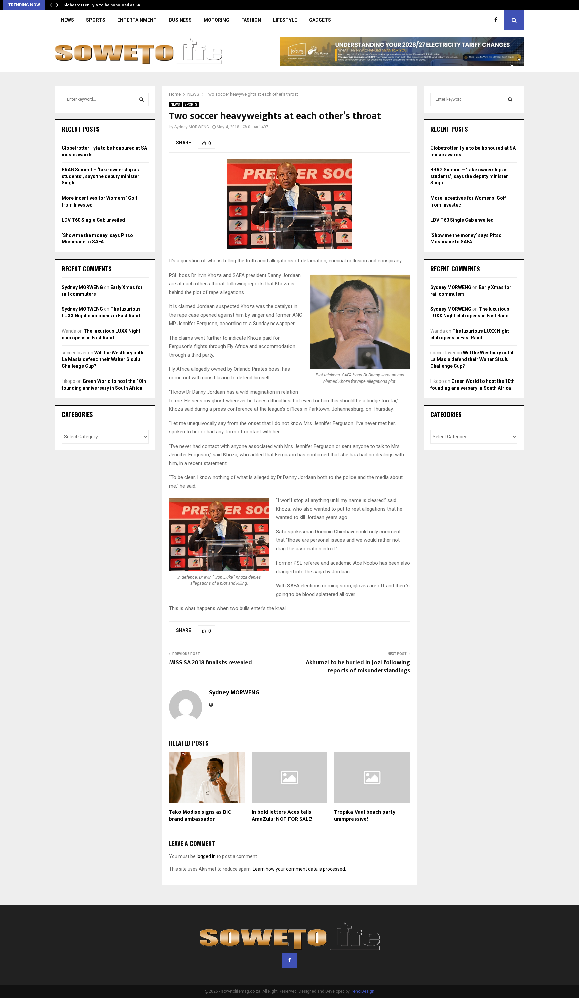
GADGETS (320, 20)
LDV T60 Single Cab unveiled (93, 220)
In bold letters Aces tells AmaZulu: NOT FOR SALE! (282, 816)
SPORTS (95, 20)
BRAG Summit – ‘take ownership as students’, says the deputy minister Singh (100, 176)
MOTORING (216, 20)
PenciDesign (362, 991)
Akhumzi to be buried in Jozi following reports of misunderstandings (358, 667)
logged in (206, 856)
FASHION (251, 20)
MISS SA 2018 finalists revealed (210, 663)
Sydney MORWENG (191, 127)
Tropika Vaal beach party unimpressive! (364, 816)
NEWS (67, 20)
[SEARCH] (141, 99)
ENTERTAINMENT (137, 20)
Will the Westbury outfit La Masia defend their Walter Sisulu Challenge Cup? (103, 359)
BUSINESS (180, 20)
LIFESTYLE (285, 20)
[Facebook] (497, 20)
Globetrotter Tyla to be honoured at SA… (103, 5)
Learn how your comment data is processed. (299, 869)
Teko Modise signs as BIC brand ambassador (200, 816)
